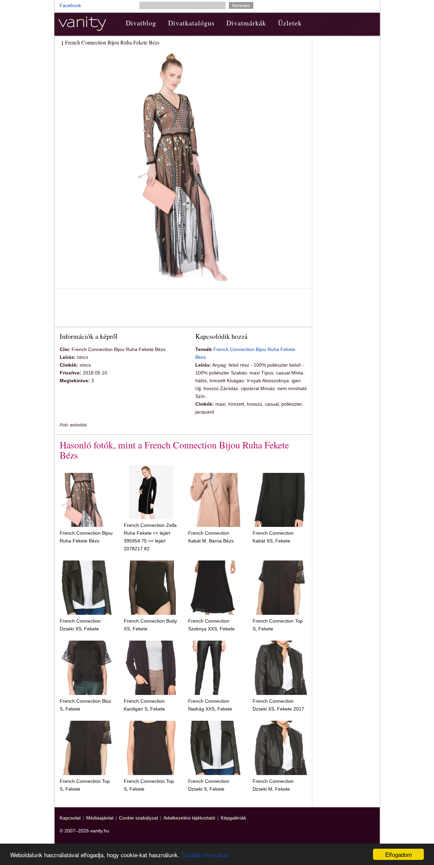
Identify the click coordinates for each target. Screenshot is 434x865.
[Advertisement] (183, 309)
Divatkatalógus (191, 22)
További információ (205, 854)
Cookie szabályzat (138, 818)
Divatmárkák (246, 22)
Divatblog (141, 22)
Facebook (70, 5)
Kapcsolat (70, 818)
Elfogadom (398, 854)
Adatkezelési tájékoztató (189, 818)
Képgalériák (233, 818)
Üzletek (290, 22)
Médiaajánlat (100, 818)
